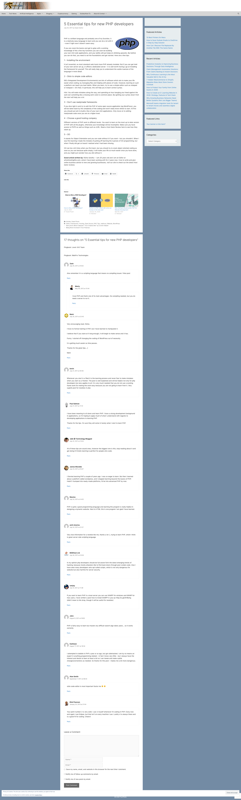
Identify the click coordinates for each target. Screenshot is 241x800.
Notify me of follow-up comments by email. (82, 774)
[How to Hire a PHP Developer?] (75, 200)
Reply (68, 278)
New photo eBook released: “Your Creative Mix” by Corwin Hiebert (87, 225)
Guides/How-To (85, 13)
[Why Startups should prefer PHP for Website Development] (126, 200)
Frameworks (74, 223)
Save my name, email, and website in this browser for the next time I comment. (96, 769)
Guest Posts (75, 221)
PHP (95, 223)
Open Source (89, 223)
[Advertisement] (215, 5)
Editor (68, 223)
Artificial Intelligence (27, 13)
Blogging (49, 13)
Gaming (74, 13)
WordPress (116, 223)
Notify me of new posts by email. (78, 779)
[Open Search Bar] (238, 13)
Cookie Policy (38, 795)
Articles (68, 221)
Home (4, 13)
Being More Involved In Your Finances (78, 227)
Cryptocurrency (63, 13)
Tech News (12, 13)
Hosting (81, 223)
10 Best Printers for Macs (155, 37)
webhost (103, 223)
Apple (39, 13)
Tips (98, 223)
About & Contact (99, 13)
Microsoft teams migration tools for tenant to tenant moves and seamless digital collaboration (162, 105)
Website (109, 223)
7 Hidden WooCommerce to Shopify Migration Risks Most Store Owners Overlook (160, 82)
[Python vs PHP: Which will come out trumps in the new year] (101, 200)
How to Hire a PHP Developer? (73, 208)
